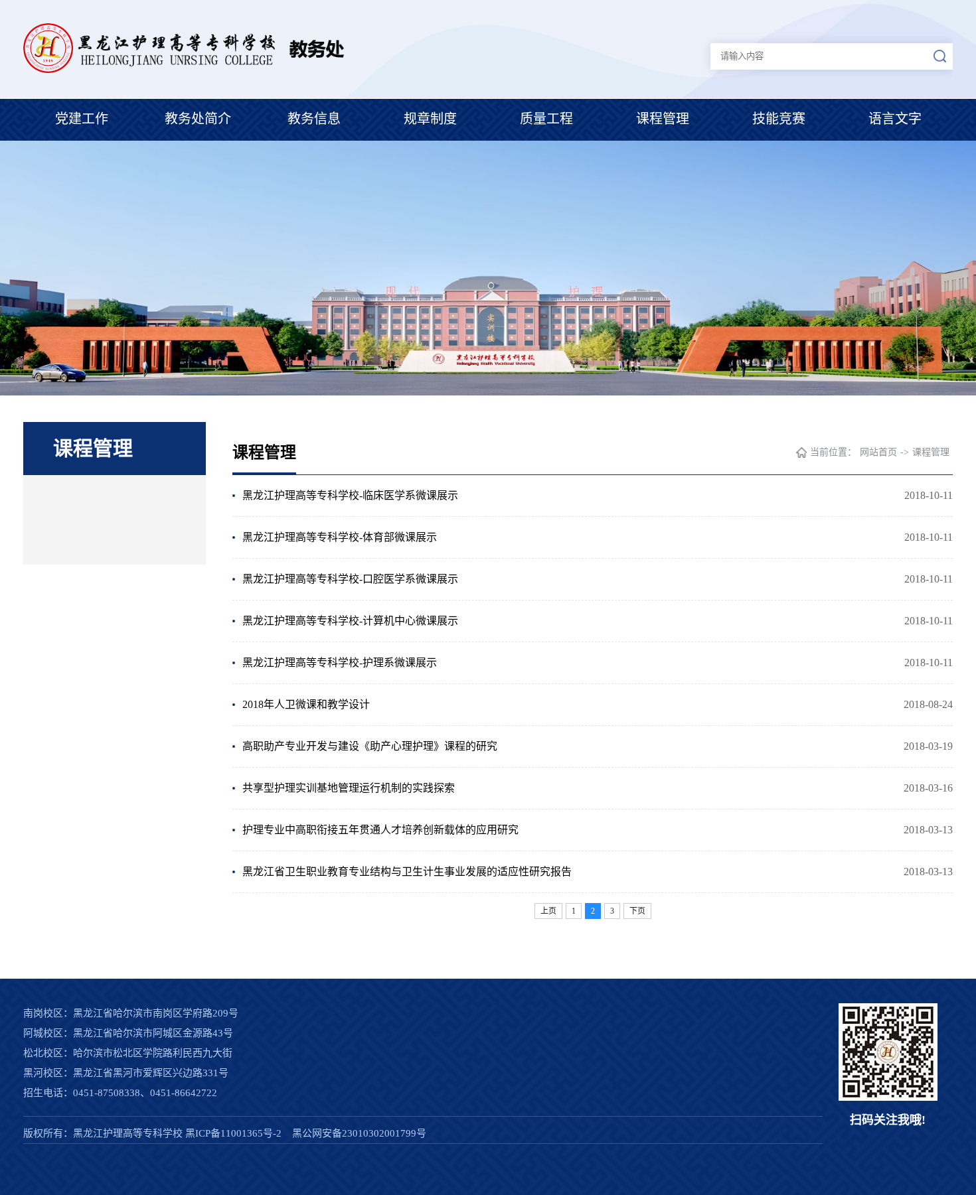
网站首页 (878, 452)
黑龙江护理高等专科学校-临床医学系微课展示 (350, 495)
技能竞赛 (778, 118)
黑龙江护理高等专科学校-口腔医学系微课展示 (350, 579)
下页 (637, 911)
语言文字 (895, 118)
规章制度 (430, 118)
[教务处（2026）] (202, 69)
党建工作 (81, 118)
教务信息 (314, 118)
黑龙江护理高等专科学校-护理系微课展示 (339, 662)
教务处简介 (198, 118)
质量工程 (546, 118)
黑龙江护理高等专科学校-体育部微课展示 (339, 537)
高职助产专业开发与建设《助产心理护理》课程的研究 (369, 746)
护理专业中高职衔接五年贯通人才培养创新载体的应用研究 (380, 829)
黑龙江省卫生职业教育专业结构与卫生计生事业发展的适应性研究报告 (407, 871)
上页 (548, 911)
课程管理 (662, 118)
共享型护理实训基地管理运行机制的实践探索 (348, 788)
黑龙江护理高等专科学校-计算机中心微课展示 (350, 620)
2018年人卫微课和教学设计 (306, 704)
